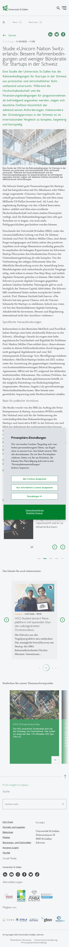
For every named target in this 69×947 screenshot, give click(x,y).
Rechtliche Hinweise (34, 513)
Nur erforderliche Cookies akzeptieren (34, 487)
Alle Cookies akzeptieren (34, 478)
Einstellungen (33, 496)
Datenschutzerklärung (34, 510)
